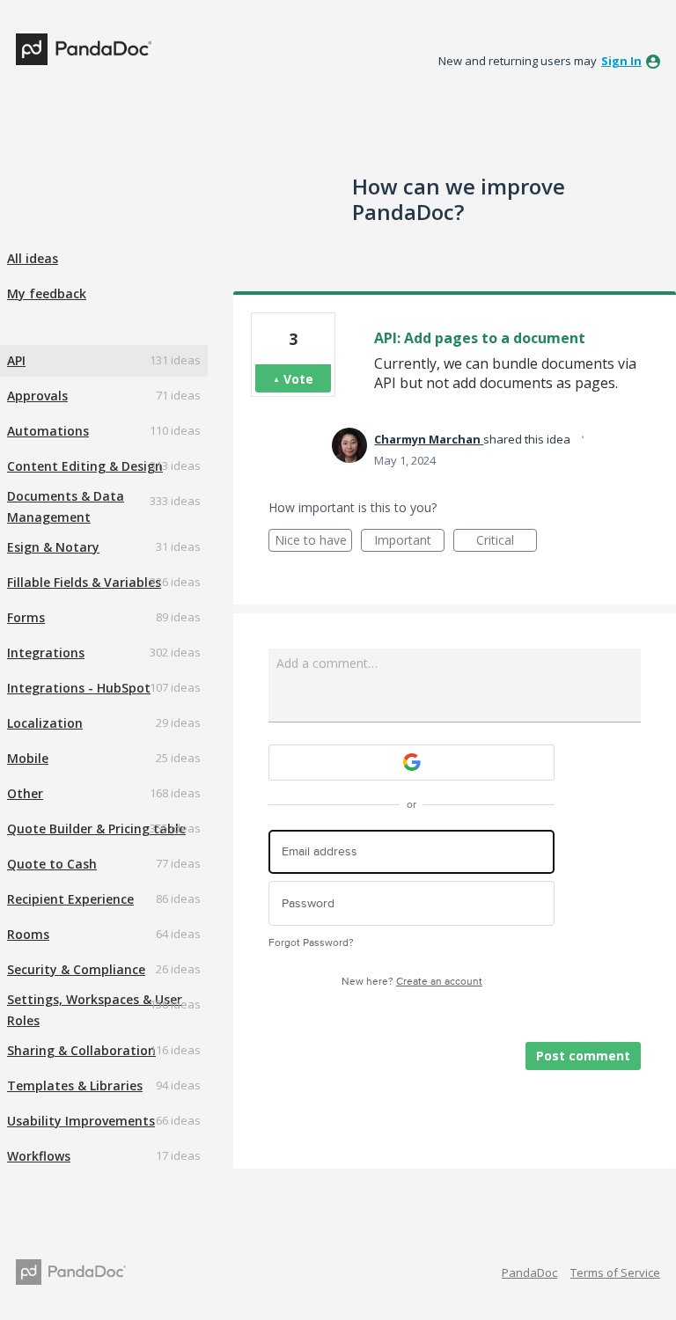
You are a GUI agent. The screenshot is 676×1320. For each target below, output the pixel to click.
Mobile (27, 758)
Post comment (583, 1055)
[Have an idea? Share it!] (83, 49)
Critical (506, 542)
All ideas (32, 258)
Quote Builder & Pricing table (96, 828)
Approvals (37, 395)
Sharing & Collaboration (81, 1050)
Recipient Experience (70, 899)
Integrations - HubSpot (79, 687)
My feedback (46, 293)
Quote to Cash (52, 863)
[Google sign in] (411, 762)
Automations (48, 430)
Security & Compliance (76, 969)
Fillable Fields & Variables (84, 582)
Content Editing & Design (85, 466)
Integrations (45, 652)
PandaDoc (529, 1272)
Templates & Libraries (75, 1085)
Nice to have (313, 542)
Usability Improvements (81, 1120)
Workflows (38, 1156)
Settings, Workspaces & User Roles (94, 1010)
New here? (412, 981)
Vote (298, 378)
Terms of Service (615, 1272)
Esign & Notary (53, 547)
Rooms (28, 934)
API (16, 360)
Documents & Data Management (65, 506)
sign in (621, 61)
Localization (45, 723)
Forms (26, 617)
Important (409, 542)
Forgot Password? (311, 943)
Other (25, 793)
